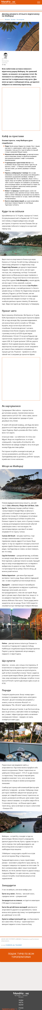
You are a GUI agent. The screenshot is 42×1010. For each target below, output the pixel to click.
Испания (7, 19)
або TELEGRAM (17, 945)
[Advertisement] (21, 109)
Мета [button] (21, 1002)
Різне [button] (21, 1008)
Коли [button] (21, 1005)
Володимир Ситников (5, 62)
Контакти (21, 997)
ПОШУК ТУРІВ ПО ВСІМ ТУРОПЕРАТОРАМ (21, 955)
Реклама (25, 995)
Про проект (18, 995)
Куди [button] (21, 1000)
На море (13, 19)
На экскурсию (20, 19)
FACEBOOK (9, 945)
